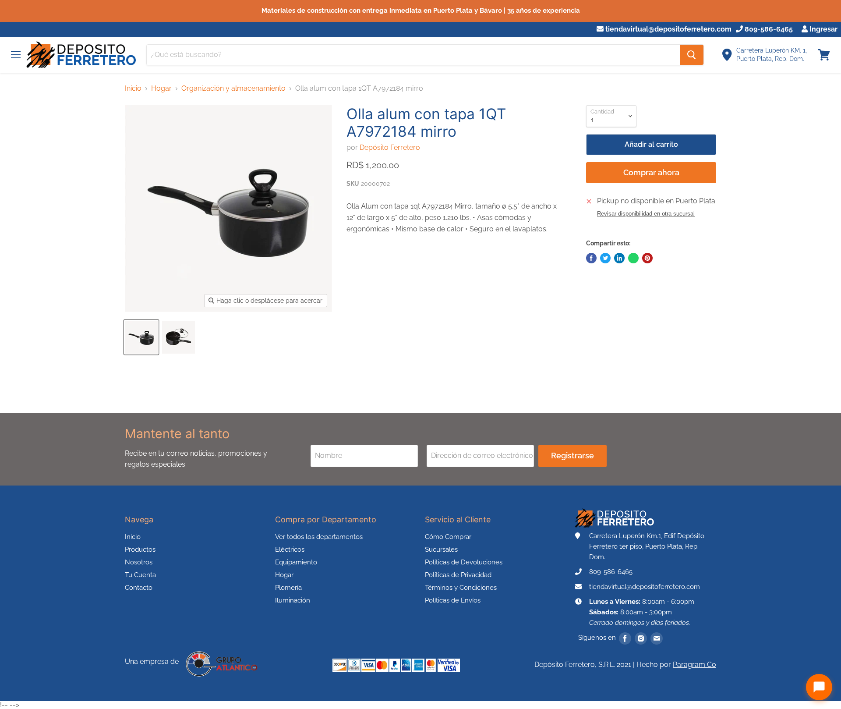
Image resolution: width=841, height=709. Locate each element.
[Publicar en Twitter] (605, 258)
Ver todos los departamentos (319, 537)
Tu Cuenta (140, 575)
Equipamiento (296, 562)
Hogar (161, 88)
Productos (140, 549)
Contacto (138, 588)
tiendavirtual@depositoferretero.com (667, 29)
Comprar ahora (651, 172)
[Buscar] (691, 55)
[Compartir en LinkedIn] (619, 258)
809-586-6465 (768, 29)
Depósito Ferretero (390, 147)
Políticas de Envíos (453, 600)
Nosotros (138, 562)
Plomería (288, 588)
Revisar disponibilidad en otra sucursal (646, 214)
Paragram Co (694, 664)
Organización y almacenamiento (233, 88)
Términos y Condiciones (461, 588)
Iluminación (292, 600)
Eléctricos (289, 549)
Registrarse (572, 455)
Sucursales (441, 549)
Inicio (133, 88)
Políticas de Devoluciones (463, 562)
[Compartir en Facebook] (591, 258)
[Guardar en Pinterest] (647, 258)
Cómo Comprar (448, 537)
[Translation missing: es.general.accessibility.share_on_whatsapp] (633, 258)
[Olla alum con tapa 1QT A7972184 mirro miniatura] (141, 337)
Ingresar (822, 29)
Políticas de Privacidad (458, 575)
